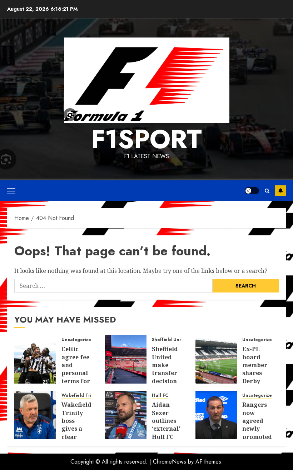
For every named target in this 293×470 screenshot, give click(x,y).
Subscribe (280, 190)
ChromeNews (169, 462)
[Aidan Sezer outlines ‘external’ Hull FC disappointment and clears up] (125, 415)
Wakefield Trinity (80, 395)
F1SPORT (146, 139)
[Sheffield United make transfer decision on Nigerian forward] (125, 359)
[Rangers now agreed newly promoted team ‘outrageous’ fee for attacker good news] (216, 415)
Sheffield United (170, 340)
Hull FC (160, 395)
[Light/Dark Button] (252, 190)
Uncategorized (77, 340)
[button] (11, 191)
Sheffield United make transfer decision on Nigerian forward (165, 377)
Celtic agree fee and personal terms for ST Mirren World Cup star (75, 381)
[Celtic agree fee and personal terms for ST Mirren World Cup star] (35, 359)
